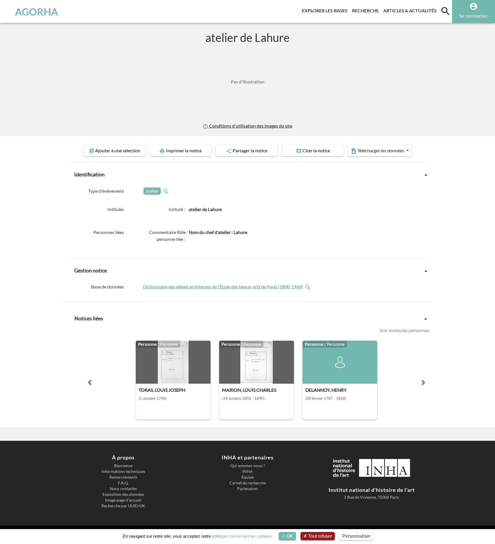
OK (289, 536)
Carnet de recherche (247, 482)
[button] (89, 382)
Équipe (247, 477)
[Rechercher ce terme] (166, 191)
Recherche (366, 10)
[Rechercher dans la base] (308, 286)
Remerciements (123, 477)
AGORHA (36, 11)
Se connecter (473, 15)
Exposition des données (123, 494)
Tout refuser (319, 536)
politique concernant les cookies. (242, 536)
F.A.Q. (123, 482)
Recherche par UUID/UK (123, 505)
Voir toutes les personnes (404, 330)
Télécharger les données (381, 150)
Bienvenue (123, 465)
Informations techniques (123, 471)
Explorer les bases (326, 10)
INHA (247, 471)
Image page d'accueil (123, 500)
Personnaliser (356, 536)
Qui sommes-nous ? (247, 465)
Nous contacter (123, 488)
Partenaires (247, 488)
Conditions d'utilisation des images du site (250, 125)
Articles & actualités (411, 10)
